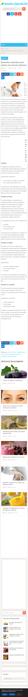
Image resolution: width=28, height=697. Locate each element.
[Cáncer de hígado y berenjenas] (14, 371)
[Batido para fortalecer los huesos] (14, 448)
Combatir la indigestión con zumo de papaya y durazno (14, 509)
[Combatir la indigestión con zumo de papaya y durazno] (14, 499)
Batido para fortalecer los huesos (14, 457)
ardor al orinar (11, 352)
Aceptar (4, 694)
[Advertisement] (14, 30)
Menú (3, 45)
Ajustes (19, 694)
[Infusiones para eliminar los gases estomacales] (14, 422)
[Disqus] (14, 537)
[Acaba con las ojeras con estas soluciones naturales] (14, 397)
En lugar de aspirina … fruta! (16, 623)
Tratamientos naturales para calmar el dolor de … (16, 642)
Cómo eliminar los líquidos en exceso (15, 628)
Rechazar (12, 694)
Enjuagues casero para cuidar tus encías (16, 635)
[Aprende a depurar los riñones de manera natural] (14, 474)
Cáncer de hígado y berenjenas (13, 380)
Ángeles (4, 68)
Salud (5, 58)
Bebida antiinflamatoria (16, 655)
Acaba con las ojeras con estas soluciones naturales (13, 407)
